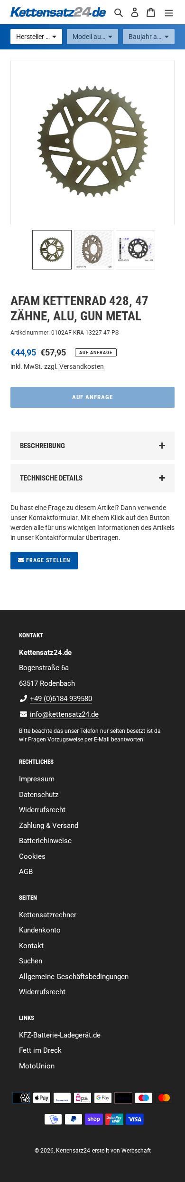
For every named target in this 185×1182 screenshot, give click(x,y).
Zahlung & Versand (48, 825)
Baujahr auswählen (152, 36)
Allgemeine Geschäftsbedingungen (74, 976)
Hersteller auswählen (39, 36)
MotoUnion (37, 1066)
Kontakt (31, 946)
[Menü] (169, 12)
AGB (26, 871)
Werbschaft (136, 1150)
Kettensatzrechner (47, 915)
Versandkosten (81, 366)
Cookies (32, 856)
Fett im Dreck (40, 1050)
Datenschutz (38, 794)
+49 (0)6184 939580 (61, 698)
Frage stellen (47, 560)
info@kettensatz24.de (64, 714)
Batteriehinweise (45, 840)
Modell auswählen (96, 36)
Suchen (30, 961)
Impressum (37, 779)
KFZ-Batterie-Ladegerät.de (60, 1035)
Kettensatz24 (73, 1150)
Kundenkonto (40, 930)
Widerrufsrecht (42, 810)
